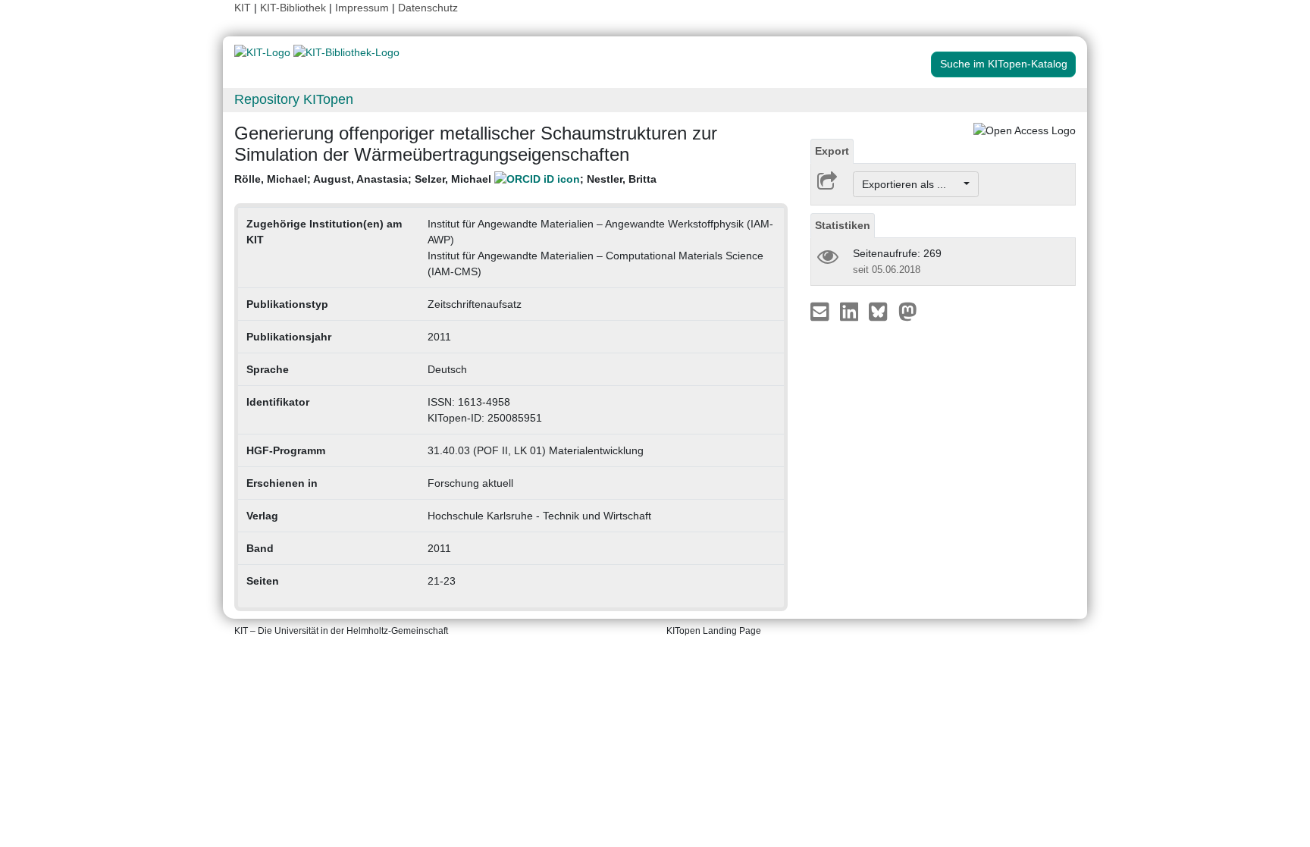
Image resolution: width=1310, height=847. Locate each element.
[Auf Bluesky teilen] (882, 311)
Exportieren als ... (911, 184)
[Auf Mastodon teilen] (907, 311)
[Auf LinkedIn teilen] (851, 311)
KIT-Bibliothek (294, 8)
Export (832, 151)
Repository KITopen (293, 99)
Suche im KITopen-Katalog (1003, 64)
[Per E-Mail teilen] (821, 311)
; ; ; (445, 179)
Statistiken (842, 225)
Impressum (362, 8)
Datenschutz (428, 8)
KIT (242, 8)
